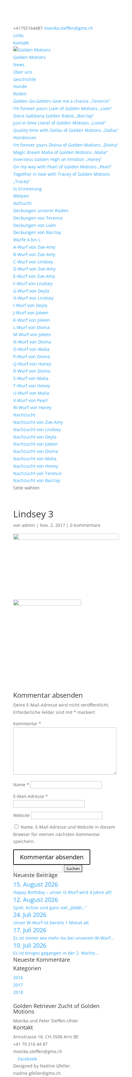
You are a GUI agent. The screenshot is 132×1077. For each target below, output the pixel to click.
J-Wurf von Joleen (31, 313)
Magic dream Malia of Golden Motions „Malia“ (60, 152)
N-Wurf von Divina (32, 342)
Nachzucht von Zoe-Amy (38, 422)
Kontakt (21, 43)
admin (28, 525)
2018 (18, 992)
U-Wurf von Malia (31, 393)
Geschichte (24, 79)
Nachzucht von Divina (35, 451)
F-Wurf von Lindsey (32, 283)
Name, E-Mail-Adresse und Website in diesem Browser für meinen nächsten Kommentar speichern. (64, 834)
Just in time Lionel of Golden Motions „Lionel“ (59, 123)
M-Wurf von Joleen (32, 334)
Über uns (22, 72)
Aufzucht (22, 203)
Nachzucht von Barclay (36, 480)
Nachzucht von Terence (37, 473)
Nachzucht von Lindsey (37, 429)
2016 (18, 977)
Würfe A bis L (27, 240)
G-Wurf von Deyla (31, 291)
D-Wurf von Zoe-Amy (34, 269)
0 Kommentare (85, 525)
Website (21, 815)
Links (18, 35)
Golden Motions (29, 57)
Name (21, 785)
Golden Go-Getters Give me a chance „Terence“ (61, 101)
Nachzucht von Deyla (34, 437)
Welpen (21, 196)
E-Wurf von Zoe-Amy (34, 276)
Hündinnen (25, 137)
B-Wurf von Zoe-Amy (34, 254)
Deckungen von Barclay (37, 232)
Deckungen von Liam (34, 225)
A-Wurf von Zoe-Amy (34, 247)
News (19, 64)
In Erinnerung (27, 189)
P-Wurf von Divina (31, 356)
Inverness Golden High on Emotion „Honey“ (57, 159)
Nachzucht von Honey (35, 466)
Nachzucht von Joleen (35, 444)
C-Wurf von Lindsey (33, 262)
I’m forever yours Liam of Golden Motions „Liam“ (62, 108)
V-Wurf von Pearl (30, 400)
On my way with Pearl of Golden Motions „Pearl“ (62, 167)
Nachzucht (24, 415)
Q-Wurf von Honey (32, 364)
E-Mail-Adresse (30, 796)
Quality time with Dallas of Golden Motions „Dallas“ (65, 130)
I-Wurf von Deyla (30, 305)
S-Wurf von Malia (31, 378)
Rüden (20, 94)
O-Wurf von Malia (31, 349)
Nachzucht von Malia (34, 459)
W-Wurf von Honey (32, 407)
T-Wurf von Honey (31, 386)
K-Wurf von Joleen (31, 320)
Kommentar (27, 723)
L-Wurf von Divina (31, 327)
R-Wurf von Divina (31, 371)
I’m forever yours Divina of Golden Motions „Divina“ (65, 145)
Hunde (20, 86)
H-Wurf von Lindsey (33, 298)
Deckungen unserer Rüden (40, 210)
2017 (18, 985)
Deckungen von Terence (38, 218)
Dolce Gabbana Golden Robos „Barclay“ (53, 116)
